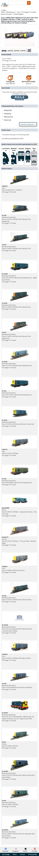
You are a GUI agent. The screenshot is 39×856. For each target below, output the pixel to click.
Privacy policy (32, 854)
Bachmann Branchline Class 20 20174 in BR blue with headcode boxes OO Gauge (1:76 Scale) (17, 364)
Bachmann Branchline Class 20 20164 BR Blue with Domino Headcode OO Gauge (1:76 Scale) (17, 686)
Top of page (6, 854)
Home (15, 854)
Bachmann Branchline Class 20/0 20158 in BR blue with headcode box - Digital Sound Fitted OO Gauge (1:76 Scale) (19, 278)
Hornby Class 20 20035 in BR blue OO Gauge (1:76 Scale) (10, 745)
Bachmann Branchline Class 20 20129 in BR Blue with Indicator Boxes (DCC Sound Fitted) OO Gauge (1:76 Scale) (18, 775)
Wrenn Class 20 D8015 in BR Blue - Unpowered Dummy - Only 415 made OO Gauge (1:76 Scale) (19, 512)
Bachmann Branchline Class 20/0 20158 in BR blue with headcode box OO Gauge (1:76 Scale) (17, 394)
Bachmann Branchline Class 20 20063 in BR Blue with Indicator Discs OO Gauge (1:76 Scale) (16, 247)
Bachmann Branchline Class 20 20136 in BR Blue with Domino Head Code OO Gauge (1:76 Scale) (18, 423)
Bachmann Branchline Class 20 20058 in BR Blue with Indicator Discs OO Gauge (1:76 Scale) (16, 306)
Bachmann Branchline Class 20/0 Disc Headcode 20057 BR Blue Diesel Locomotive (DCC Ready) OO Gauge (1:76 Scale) (17, 629)
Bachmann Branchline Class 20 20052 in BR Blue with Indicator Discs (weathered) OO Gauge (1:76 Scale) (16, 336)
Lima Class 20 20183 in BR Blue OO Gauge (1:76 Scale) (10, 452)
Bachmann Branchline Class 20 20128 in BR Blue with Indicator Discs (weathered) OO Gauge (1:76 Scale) (16, 219)
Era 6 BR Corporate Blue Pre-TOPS (12, 138)
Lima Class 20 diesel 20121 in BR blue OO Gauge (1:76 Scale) (12, 189)
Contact (22, 854)
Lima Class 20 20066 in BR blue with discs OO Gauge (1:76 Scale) (13, 569)
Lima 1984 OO (10, 82)
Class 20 (28, 82)
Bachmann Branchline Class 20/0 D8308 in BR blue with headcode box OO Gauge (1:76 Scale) (17, 481)
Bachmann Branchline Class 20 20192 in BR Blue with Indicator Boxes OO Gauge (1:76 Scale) (16, 599)
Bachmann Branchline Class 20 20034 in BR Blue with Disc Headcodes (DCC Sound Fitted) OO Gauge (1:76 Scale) (18, 834)
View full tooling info (28, 124)
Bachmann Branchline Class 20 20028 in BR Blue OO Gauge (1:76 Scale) (10, 803)
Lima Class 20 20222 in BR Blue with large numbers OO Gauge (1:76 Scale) (16, 657)
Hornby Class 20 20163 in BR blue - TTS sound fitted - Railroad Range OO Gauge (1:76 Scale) (19, 541)
